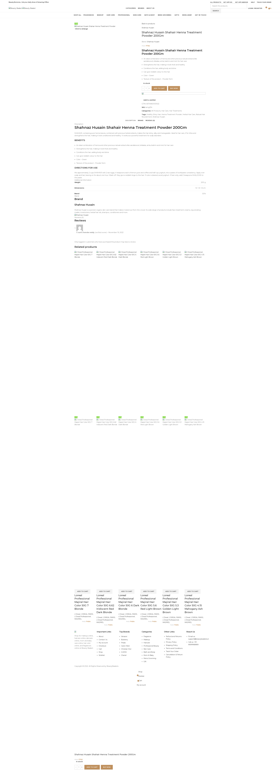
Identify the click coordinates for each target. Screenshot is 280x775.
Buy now (107, 767)
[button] (82, 591)
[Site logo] (15, 8)
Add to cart (159, 88)
